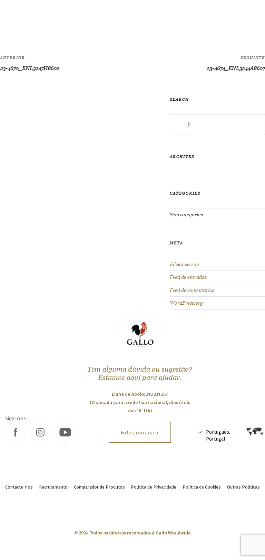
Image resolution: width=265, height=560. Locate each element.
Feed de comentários (192, 290)
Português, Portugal (116, 20)
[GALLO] (19, 19)
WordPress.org (186, 303)
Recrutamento (53, 487)
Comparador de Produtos (99, 487)
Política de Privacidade (153, 487)
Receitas (80, 20)
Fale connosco (140, 433)
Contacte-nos (19, 487)
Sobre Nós (77, 33)
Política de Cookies (202, 487)
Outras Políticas (243, 487)
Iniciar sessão (184, 264)
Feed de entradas (188, 277)
